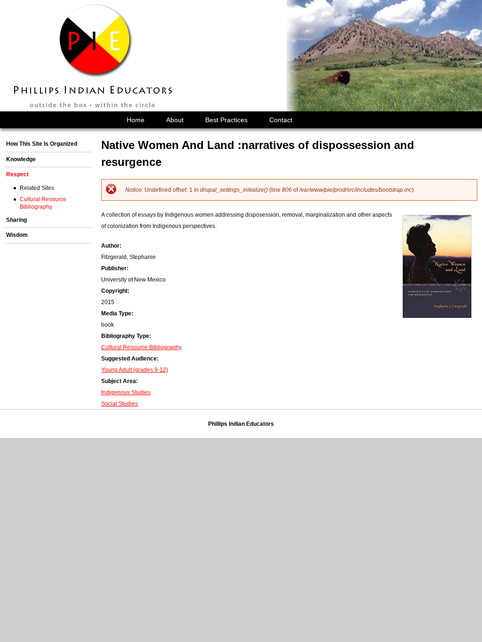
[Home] (94, 55)
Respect (17, 174)
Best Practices (226, 120)
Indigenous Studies (126, 392)
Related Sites (37, 188)
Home (136, 120)
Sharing (16, 220)
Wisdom (17, 235)
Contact (280, 120)
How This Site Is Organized (41, 144)
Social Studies (119, 403)
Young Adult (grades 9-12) (134, 370)
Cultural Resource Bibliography (141, 347)
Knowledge (21, 159)
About (175, 120)
